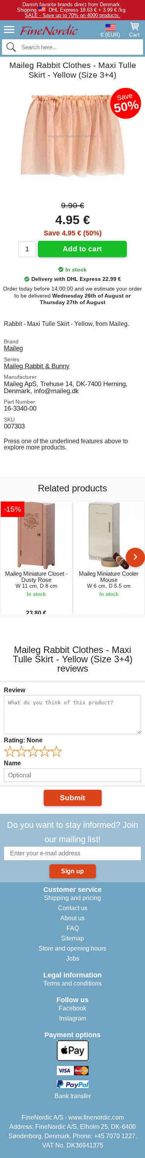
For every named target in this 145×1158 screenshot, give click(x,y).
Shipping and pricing (72, 898)
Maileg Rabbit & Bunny (37, 366)
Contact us (72, 908)
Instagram (72, 1018)
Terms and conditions (72, 983)
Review (14, 690)
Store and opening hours (72, 948)
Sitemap (72, 938)
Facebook (72, 1008)
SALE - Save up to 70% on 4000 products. (72, 15)
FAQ (73, 928)
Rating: (23, 740)
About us (72, 918)
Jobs (72, 958)
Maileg (13, 348)
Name (12, 763)
